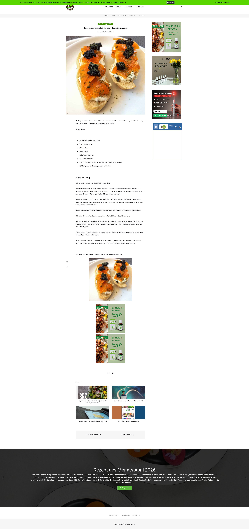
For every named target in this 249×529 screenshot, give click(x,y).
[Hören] (156, 126)
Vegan (113, 15)
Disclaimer (126, 515)
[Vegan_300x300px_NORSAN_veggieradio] (110, 333)
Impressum (136, 515)
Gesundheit (132, 15)
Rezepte (142, 15)
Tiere (106, 15)
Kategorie (140, 6)
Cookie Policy (114, 515)
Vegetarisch (122, 15)
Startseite (109, 6)
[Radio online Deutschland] (180, 127)
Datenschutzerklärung (222, 2)
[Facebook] (67, 267)
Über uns (119, 6)
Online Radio (129, 6)
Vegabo (119, 254)
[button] (3, 478)
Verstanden (170, 2)
